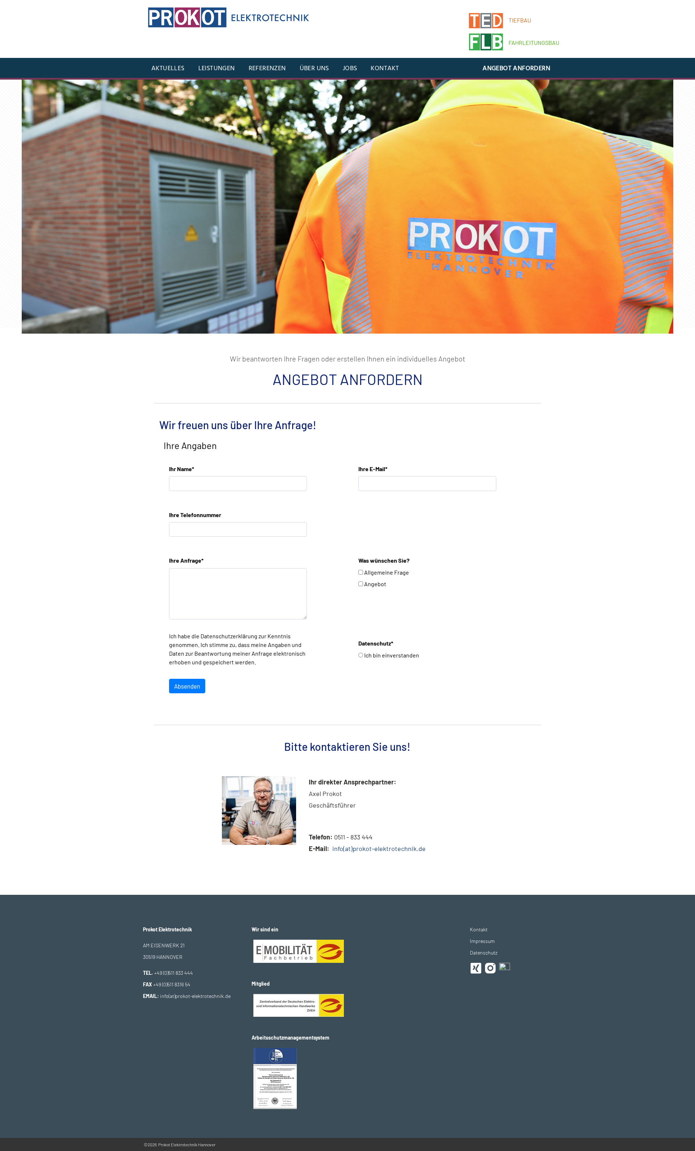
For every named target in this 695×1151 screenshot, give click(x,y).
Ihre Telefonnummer (195, 514)
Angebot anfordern (516, 68)
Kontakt (385, 68)
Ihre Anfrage (186, 560)
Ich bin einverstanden (391, 655)
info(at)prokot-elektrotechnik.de (379, 848)
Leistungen (216, 68)
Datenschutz (375, 643)
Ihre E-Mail (372, 468)
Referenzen (267, 68)
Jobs (350, 68)
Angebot (374, 583)
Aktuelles (168, 68)
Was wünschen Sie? (383, 560)
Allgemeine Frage (386, 572)
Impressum (482, 941)
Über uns (314, 68)
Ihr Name (181, 468)
